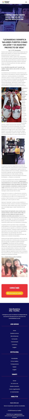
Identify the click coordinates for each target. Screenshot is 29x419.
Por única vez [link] (14, 383)
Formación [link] (14, 339)
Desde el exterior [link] (14, 386)
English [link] (14, 347)
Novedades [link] (18, 50)
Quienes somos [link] (14, 333)
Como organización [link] (14, 389)
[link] (5, 2)
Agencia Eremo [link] (18, 414)
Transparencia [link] (15, 364)
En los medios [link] (14, 361)
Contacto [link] (14, 344)
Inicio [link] (14, 330)
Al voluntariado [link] (14, 392)
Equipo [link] (14, 367)
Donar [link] (14, 380)
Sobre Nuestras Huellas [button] (15, 293)
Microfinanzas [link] (14, 336)
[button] (26, 2)
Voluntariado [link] (14, 342)
